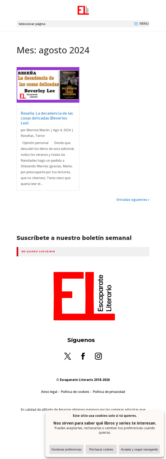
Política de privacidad (109, 391)
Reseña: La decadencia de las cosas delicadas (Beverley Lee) (47, 118)
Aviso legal (49, 391)
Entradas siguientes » (132, 199)
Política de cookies (75, 391)
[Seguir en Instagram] (98, 356)
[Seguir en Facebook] (83, 356)
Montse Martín (38, 130)
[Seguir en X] (67, 356)
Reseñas (27, 135)
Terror (40, 135)
